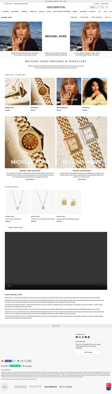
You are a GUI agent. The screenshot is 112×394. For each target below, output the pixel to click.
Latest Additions (96, 17)
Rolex (49, 11)
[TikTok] (83, 337)
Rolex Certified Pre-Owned (61, 11)
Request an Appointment (21, 3)
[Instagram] (80, 337)
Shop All (108, 17)
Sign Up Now (88, 352)
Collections (84, 17)
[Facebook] (77, 337)
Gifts (105, 11)
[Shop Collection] (30, 168)
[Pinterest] (89, 337)
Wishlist (97, 3)
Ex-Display (92, 11)
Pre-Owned (83, 11)
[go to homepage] (56, 7)
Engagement (15, 11)
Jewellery (33, 11)
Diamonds (6, 11)
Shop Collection (30, 179)
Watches (41, 11)
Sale (99, 11)
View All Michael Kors (15, 227)
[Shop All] (17, 104)
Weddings (24, 11)
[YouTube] (86, 337)
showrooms (8, 3)
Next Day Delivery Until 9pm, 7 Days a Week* (56, 1)
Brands (75, 11)
